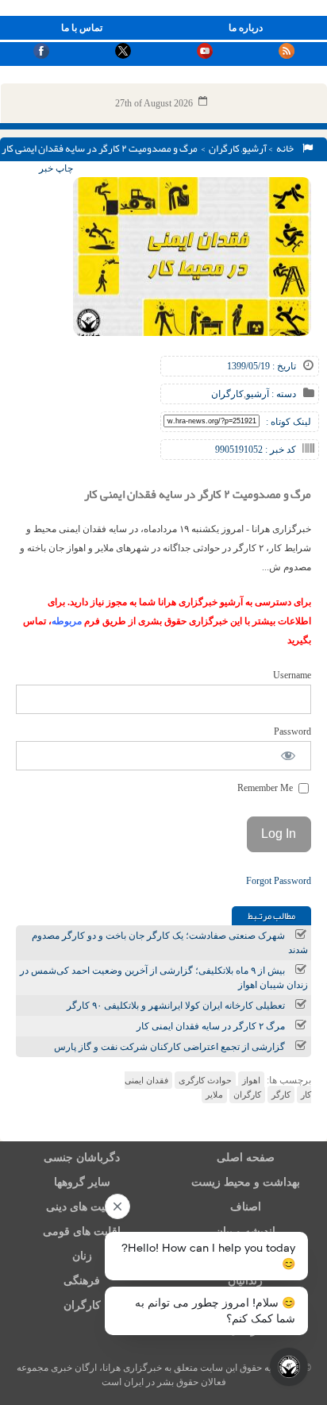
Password (292, 731)
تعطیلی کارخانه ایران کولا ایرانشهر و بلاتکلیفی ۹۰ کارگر (176, 1005)
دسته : (282, 393)
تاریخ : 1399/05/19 (261, 366)
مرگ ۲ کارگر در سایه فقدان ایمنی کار (211, 1026)
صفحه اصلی (246, 1158)
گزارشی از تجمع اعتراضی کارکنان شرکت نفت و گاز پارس (169, 1046)
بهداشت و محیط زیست (245, 1182)
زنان (82, 1256)
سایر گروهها (82, 1182)
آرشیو (254, 148)
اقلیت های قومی (82, 1231)
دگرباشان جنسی (82, 1158)
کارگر (280, 1094)
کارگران (224, 148)
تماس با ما (81, 27)
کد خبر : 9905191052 (255, 449)
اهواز (251, 1080)
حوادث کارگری (205, 1080)
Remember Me (266, 787)
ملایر (214, 1094)
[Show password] (288, 755)
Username (292, 675)
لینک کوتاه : (288, 421)
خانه (286, 148)
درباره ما (246, 27)
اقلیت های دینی (81, 1207)
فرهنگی (81, 1281)
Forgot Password (278, 880)
